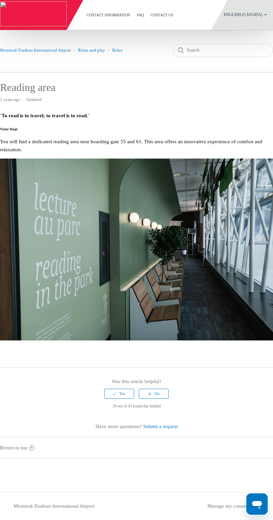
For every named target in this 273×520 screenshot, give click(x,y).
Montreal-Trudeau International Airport (35, 50)
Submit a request (160, 426)
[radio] (119, 394)
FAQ (140, 15)
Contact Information (108, 15)
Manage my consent (228, 506)
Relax (117, 50)
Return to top (13, 447)
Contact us (161, 15)
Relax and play (91, 50)
